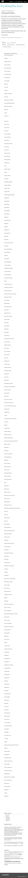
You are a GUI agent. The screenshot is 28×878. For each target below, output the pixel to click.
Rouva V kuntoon (7, 607)
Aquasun (6, 90)
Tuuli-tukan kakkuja (8, 725)
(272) (8, 819)
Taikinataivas (6, 700)
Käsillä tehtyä (6, 409)
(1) (7, 816)
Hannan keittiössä (7, 185)
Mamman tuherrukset (8, 453)
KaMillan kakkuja (7, 345)
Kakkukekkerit (7, 303)
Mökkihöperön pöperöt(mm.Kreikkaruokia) (12, 508)
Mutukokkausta (7, 501)
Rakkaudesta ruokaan (8, 581)
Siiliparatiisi (6, 636)
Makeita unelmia (7, 444)
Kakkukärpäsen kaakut (8, 383)
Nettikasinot (11, 1)
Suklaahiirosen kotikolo (8, 664)
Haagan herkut (7, 191)
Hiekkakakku (6, 229)
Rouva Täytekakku (7, 610)
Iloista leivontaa (7, 252)
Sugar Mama (6, 687)
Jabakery (6, 255)
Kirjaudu (25, 1)
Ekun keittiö (6, 149)
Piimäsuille (6, 559)
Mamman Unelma (7, 476)
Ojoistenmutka (7, 537)
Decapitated (6, 143)
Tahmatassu (6, 709)
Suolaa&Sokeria (7, 668)
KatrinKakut (6, 309)
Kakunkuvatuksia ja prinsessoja (10, 293)
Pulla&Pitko (6, 575)
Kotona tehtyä (7, 364)
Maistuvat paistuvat (8, 434)
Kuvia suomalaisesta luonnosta (10, 405)
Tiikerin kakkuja (7, 722)
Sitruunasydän (7, 632)
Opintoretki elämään (8, 533)
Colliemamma (6, 140)
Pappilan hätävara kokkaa (9, 543)
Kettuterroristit (7, 393)
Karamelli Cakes (7, 313)
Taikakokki (6, 703)
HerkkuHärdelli (7, 210)
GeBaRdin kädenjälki (8, 181)
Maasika (5, 425)
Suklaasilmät (6, 684)
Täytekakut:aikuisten (9, 858)
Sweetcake (6, 690)
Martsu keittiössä (7, 466)
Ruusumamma (7, 588)
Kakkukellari (6, 380)
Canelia (5, 112)
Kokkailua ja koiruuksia (8, 287)
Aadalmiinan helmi (7, 61)
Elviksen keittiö (7, 153)
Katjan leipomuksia (7, 306)
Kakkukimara (6, 335)
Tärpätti (5, 741)
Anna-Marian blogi (7, 74)
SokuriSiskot (6, 661)
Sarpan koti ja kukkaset (8, 626)
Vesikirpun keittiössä (8, 770)
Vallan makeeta (7, 751)
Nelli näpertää (6, 524)
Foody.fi (5, 792)
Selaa (16, 1)
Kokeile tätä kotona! (8, 290)
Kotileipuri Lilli (6, 361)
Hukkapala (6, 236)
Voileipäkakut (19, 863)
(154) (8, 817)
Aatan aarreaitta (7, 64)
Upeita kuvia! (15, 863)
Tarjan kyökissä (7, 712)
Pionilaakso (6, 549)
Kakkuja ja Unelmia (8, 297)
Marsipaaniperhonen (8, 473)
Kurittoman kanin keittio (8, 402)
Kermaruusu (6, 396)
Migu (5, 482)
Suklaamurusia (7, 674)
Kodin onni (6, 357)
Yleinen (6, 864)
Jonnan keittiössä (7, 271)
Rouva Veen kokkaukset (8, 604)
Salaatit (12, 857)
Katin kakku (6, 322)
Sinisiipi (5, 642)
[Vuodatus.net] (5, 874)
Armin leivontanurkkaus (8, 55)
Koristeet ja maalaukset (8, 854)
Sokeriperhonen (7, 658)
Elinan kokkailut (7, 156)
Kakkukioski (6, 373)
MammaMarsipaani (7, 457)
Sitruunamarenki (7, 629)
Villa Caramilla (7, 764)
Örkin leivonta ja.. (7, 786)
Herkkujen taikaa (7, 220)
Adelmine (6, 58)
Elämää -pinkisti (7, 175)
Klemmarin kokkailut (8, 316)
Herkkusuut (6, 217)
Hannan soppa (7, 188)
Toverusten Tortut (7, 735)
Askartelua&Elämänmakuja (9, 103)
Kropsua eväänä (7, 389)
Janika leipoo (6, 258)
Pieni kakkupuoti (7, 546)
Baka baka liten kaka (8, 106)
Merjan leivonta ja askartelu (9, 495)
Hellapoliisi (6, 223)
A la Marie (6, 87)
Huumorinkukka (7, 233)
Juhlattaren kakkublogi (8, 268)
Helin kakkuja (6, 213)
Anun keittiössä (7, 77)
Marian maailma (7, 463)
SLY (10, 857)
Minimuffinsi (6, 485)
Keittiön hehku (7, 319)
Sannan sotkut (7, 620)
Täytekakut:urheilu (7, 46)
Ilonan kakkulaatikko (8, 249)
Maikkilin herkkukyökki (8, 437)
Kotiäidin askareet (7, 367)
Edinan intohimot (7, 169)
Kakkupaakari (6, 325)
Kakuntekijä (6, 332)
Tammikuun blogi (7, 693)
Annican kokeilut (7, 71)
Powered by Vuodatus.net (22, 876)
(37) (7, 815)
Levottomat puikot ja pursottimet (10, 418)
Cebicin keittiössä (7, 137)
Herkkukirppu (6, 201)
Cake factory (6, 124)
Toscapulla (6, 738)
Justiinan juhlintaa (7, 274)
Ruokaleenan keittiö (8, 594)
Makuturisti (6, 460)
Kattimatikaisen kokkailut (9, 338)
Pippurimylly (6, 556)
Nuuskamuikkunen (7, 527)
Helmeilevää (6, 197)
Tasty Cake (6, 706)
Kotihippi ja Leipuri (7, 370)
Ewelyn (5, 172)
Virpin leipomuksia (7, 757)
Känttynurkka (6, 412)
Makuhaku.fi (6, 789)
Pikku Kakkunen (7, 562)
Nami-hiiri (6, 514)
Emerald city (6, 146)
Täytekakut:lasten (11, 44)
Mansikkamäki (7, 428)
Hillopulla (6, 226)
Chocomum (6, 130)
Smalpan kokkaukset (8, 648)
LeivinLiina (6, 421)
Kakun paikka (6, 300)
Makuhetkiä (6, 447)
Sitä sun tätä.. (7, 639)
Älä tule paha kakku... (8, 780)
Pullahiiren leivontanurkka (9, 565)
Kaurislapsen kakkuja (8, 277)
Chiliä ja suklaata (7, 133)
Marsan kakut (6, 469)
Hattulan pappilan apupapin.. (9, 194)
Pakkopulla (6, 540)
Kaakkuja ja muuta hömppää (9, 386)
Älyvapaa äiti (6, 783)
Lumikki (5, 415)
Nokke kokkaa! (7, 517)
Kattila (5, 281)
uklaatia (6, 680)
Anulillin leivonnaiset (8, 93)
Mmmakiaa (6, 450)
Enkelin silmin (7, 162)
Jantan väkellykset (7, 261)
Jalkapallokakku (8, 13)
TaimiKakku (6, 732)
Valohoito (6, 748)
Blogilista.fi (6, 796)
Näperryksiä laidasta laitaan (9, 530)
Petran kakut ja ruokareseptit (9, 578)
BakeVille (6, 109)
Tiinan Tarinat (6, 719)
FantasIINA (6, 178)
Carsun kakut (6, 127)
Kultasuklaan (18, 20)
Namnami (6, 511)
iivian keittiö (7, 354)
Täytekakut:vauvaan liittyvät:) (8, 863)
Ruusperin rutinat (7, 591)
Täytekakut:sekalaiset (20, 44)
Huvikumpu (6, 239)
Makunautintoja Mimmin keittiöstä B (11, 441)
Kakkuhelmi (6, 329)
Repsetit (5, 597)
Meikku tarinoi (7, 498)
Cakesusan (6, 115)
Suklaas (6, 677)
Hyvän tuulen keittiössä (8, 242)
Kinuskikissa (6, 348)
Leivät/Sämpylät (15, 854)
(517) (8, 820)
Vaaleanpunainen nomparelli (9, 776)
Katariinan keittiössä (8, 284)
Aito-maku (6, 96)
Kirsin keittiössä (7, 351)
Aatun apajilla (6, 80)
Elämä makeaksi (7, 159)
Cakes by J (6, 121)
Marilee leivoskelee (7, 479)
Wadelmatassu (7, 773)
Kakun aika (6, 377)
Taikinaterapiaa (7, 696)
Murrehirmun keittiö (7, 505)
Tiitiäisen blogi (7, 716)
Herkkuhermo (6, 204)
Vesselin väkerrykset (8, 767)
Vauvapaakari (6, 754)
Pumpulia (6, 572)
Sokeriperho (6, 655)
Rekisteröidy (20, 1)
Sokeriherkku (6, 652)
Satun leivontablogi (7, 623)
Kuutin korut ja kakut (8, 399)
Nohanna (6, 521)
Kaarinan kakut (7, 341)
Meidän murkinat (7, 492)
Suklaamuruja (6, 671)
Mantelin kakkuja (7, 431)
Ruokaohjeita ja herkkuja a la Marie (10, 613)
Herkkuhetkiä (6, 207)
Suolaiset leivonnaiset (16, 857)
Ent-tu (5, 165)
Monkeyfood (6, 489)
